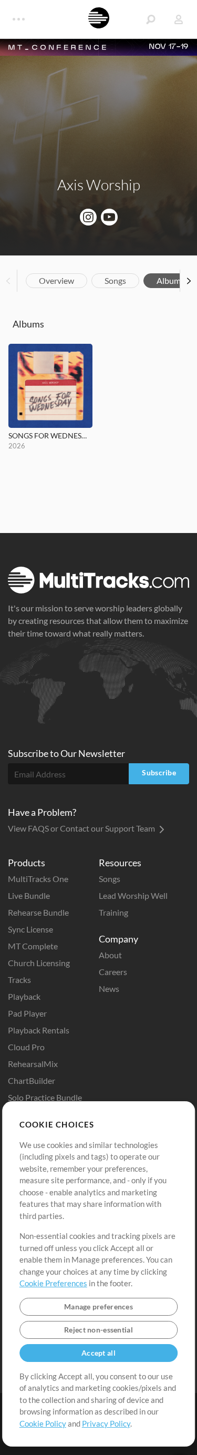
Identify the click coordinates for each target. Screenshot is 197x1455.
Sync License (30, 929)
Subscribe (159, 772)
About (110, 955)
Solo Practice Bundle (45, 1097)
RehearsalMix (33, 1064)
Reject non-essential (98, 1329)
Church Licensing (39, 963)
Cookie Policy (42, 1423)
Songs (115, 280)
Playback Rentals (38, 1030)
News (109, 988)
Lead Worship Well (133, 895)
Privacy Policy (106, 1423)
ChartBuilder (31, 1080)
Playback (24, 996)
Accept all (98, 1352)
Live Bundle (29, 895)
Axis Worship (98, 184)
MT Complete (33, 946)
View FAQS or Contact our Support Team (82, 828)
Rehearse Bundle (38, 912)
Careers (113, 972)
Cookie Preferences (53, 1283)
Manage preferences (98, 1306)
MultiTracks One (38, 879)
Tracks (19, 980)
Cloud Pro (26, 1047)
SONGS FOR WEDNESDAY (50, 435)
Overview (56, 280)
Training (113, 912)
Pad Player (27, 1013)
